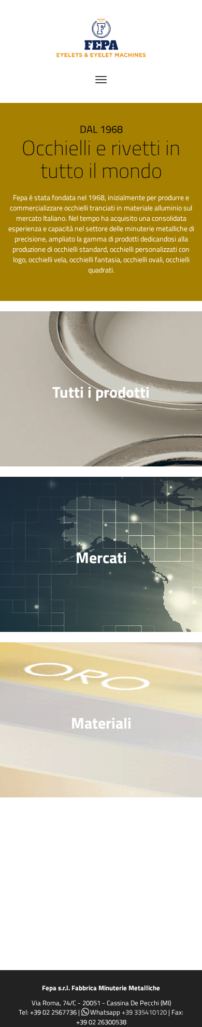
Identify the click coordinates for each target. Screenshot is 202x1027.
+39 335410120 (144, 1012)
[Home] (101, 34)
